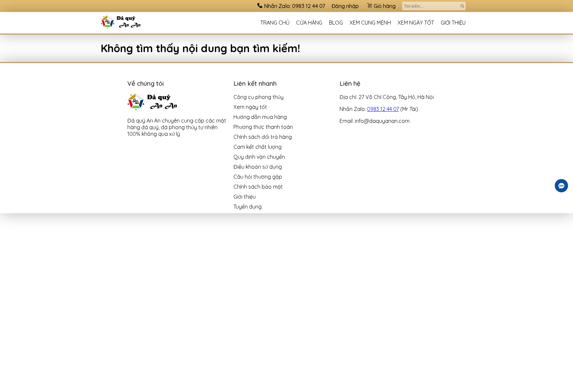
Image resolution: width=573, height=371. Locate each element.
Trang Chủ (274, 22)
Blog (336, 22)
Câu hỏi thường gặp (257, 176)
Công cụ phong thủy (258, 97)
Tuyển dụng (247, 206)
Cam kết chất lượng (257, 146)
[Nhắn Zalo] (561, 185)
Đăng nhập (345, 6)
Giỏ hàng (385, 6)
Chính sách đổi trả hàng (262, 137)
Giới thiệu (453, 22)
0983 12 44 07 (383, 109)
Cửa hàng (309, 22)
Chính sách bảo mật (258, 186)
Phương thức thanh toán (263, 127)
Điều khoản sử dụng (257, 166)
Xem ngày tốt (416, 22)
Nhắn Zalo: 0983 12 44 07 (294, 6)
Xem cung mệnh (370, 22)
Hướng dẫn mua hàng (260, 117)
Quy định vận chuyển (259, 156)
